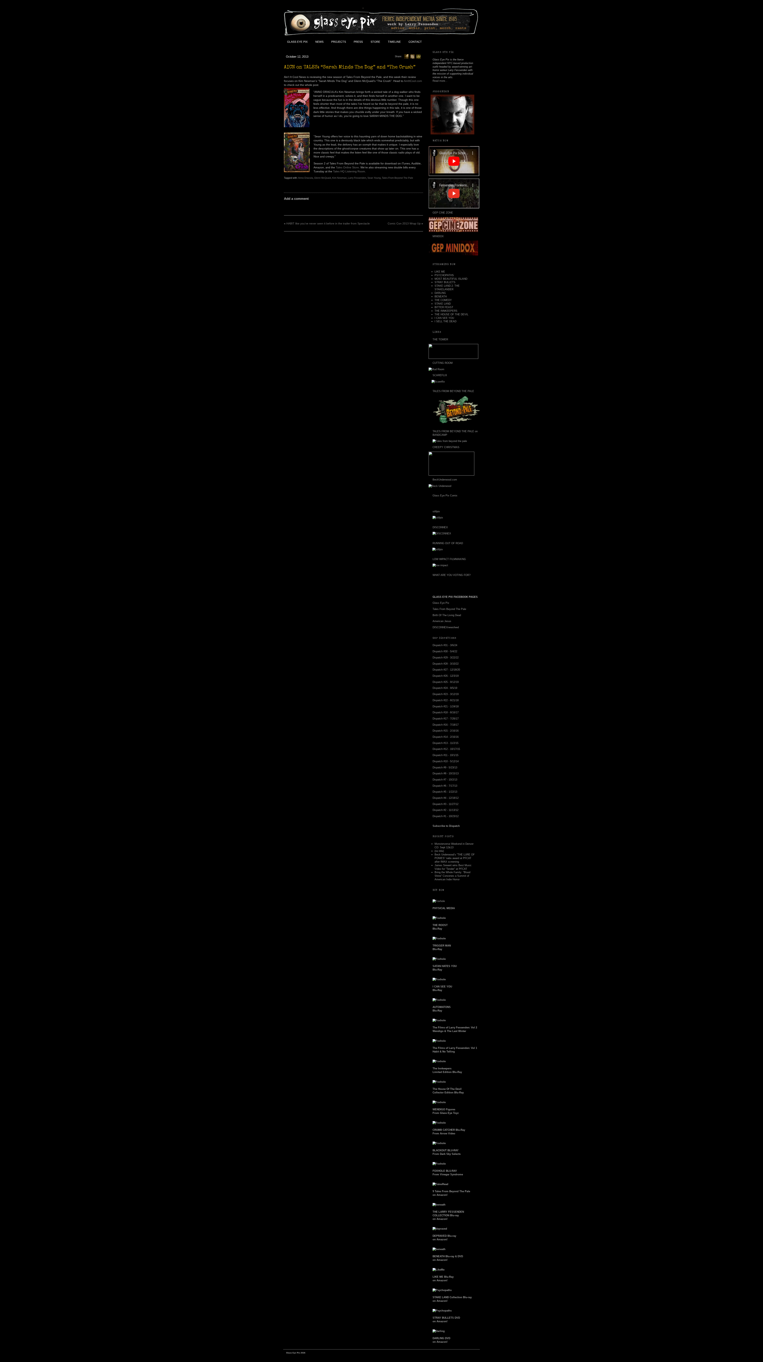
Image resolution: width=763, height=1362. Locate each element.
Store (375, 41)
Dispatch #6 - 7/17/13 (445, 785)
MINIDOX (438, 236)
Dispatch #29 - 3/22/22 (446, 657)
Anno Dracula (305, 178)
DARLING (440, 292)
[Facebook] (406, 56)
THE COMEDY (443, 300)
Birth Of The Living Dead (447, 615)
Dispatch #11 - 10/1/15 (445, 755)
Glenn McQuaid (322, 178)
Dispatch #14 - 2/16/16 (446, 736)
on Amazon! (448, 1215)
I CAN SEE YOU (444, 317)
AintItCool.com (413, 81)
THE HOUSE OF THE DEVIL (451, 314)
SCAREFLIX (440, 375)
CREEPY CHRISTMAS (446, 447)
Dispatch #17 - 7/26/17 (446, 718)
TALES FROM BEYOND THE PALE (453, 391)
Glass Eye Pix (297, 41)
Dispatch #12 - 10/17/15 (446, 748)
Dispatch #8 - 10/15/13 (446, 773)
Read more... (440, 80)
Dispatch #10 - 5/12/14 (446, 761)
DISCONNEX (440, 527)
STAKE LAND (443, 303)
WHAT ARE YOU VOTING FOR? (452, 575)
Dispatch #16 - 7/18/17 (446, 724)
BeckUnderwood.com (445, 479)
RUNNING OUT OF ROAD (448, 543)
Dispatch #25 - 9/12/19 (446, 682)
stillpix (436, 511)
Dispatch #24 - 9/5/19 (445, 687)
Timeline (394, 41)
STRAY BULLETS (445, 282)
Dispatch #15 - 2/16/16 (446, 730)
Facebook (434, 41)
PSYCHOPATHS (444, 275)
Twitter (443, 41)
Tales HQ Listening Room (349, 171)
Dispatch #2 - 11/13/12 (445, 810)
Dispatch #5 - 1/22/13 (445, 791)
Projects (338, 41)
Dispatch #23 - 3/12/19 (446, 694)
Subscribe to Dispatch (446, 825)
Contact (415, 41)
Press (358, 41)
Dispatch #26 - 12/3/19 (446, 675)
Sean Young (374, 178)
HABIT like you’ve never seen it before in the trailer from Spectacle (328, 223)
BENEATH (441, 296)
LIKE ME (440, 271)
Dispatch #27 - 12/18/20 (446, 669)
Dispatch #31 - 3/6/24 (445, 645)
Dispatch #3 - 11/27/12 (445, 804)
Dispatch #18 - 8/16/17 (446, 712)
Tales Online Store (347, 167)
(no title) (439, 850)
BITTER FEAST (444, 307)
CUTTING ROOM (443, 362)
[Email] (418, 56)
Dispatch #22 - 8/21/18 (446, 700)
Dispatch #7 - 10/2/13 (445, 779)
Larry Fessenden (357, 178)
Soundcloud (470, 41)
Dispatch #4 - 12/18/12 (446, 797)
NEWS (319, 41)
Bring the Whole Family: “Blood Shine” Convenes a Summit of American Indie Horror (452, 876)
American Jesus (442, 621)
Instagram (461, 41)
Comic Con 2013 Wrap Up (404, 223)
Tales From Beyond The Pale (397, 178)
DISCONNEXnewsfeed (446, 627)
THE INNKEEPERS (446, 310)
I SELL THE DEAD (445, 321)
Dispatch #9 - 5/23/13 (445, 767)
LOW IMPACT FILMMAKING (449, 559)
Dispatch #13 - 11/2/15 (445, 743)
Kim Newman (339, 178)
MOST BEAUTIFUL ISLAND (451, 278)
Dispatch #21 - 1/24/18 (446, 706)
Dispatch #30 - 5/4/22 (445, 651)
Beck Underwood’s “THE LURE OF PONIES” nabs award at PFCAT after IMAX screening (455, 858)
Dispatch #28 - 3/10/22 (446, 663)
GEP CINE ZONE (443, 212)
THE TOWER (440, 339)
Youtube (452, 41)
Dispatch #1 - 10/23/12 (446, 816)
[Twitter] (412, 56)
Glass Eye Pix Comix (445, 495)
